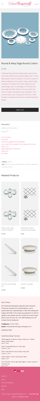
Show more (3, 234)
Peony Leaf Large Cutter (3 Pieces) (7, 229)
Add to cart (20, 110)
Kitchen (10, 167)
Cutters (10, 162)
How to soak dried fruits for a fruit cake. (13, 346)
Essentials (4, 167)
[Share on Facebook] (2, 115)
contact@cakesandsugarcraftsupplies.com (18, 326)
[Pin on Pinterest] (7, 115)
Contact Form (25, 315)
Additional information (9, 128)
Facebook (15, 320)
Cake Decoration (10, 164)
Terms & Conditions (7, 383)
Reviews (4, 131)
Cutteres (28, 164)
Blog (2, 389)
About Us (4, 376)
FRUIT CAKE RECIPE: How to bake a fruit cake (15, 351)
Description (5, 124)
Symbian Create (23, 397)
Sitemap (3, 386)
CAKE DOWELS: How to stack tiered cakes (14, 357)
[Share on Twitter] (4, 115)
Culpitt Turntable (27, 284)
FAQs (3, 379)
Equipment (34, 164)
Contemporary (20, 164)
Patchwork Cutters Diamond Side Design (28, 229)
